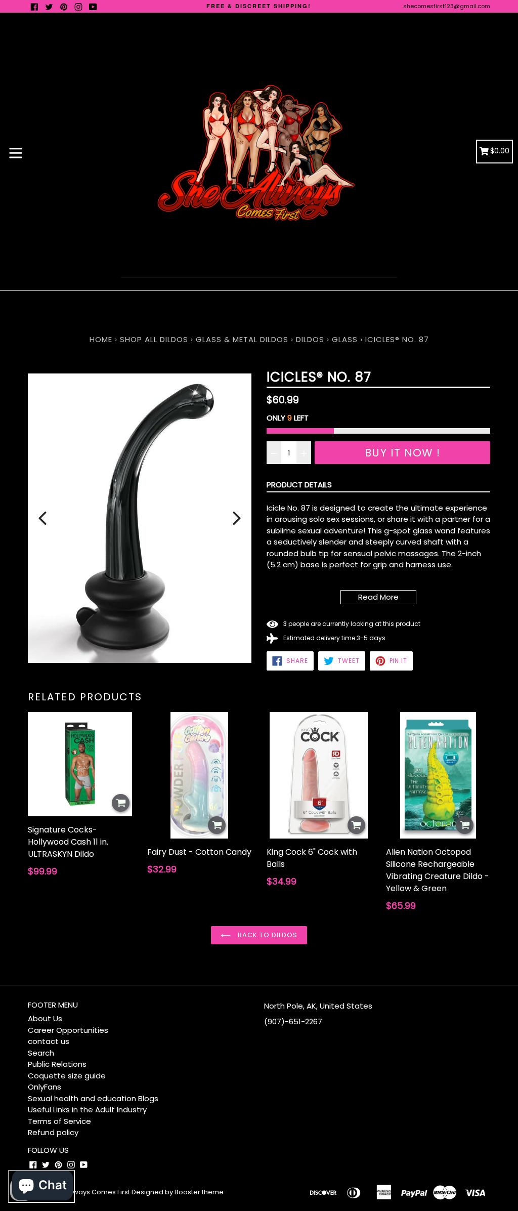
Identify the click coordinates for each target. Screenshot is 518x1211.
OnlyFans (44, 1086)
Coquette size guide (67, 1075)
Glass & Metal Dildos (242, 339)
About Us (45, 1018)
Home (101, 339)
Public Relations (57, 1064)
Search (41, 1053)
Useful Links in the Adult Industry (87, 1109)
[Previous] (42, 518)
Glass (345, 339)
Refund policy (53, 1132)
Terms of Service (59, 1121)
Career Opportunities (68, 1030)
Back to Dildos (267, 935)
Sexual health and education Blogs (93, 1098)
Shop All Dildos (155, 339)
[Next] (236, 518)
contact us (48, 1041)
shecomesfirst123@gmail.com (446, 6)
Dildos (310, 339)
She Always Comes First (91, 1192)
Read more (378, 597)
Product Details (299, 484)
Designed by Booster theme (178, 1192)
